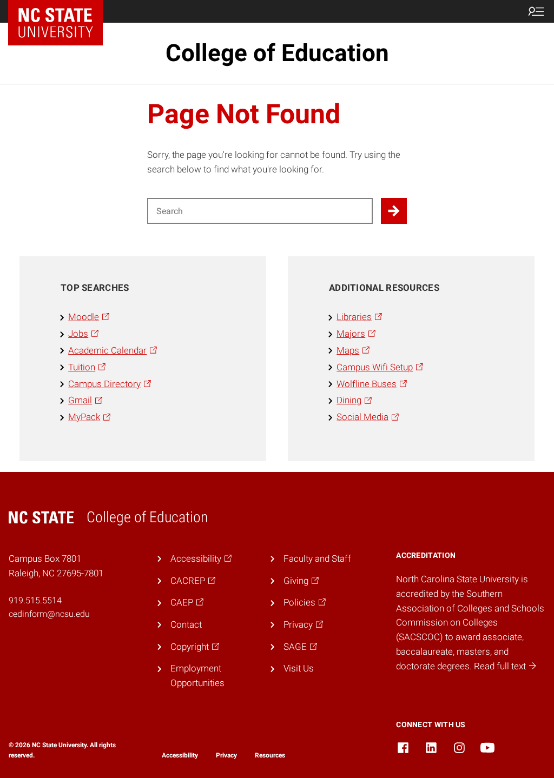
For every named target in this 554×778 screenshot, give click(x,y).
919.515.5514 (35, 600)
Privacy (226, 755)
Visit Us (298, 668)
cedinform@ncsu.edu (49, 614)
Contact (186, 624)
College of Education (277, 53)
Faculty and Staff (317, 558)
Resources (270, 755)
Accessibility (180, 755)
